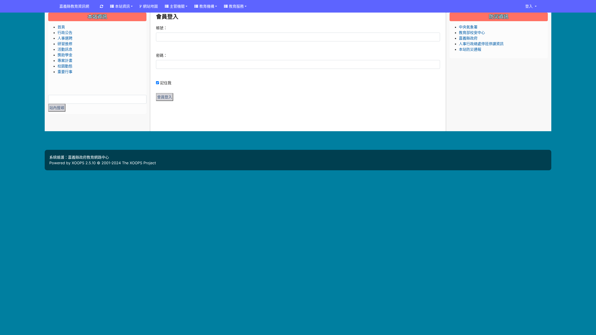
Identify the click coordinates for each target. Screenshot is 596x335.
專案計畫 (65, 60)
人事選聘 (65, 38)
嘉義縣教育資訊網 (74, 6)
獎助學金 (65, 55)
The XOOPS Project (139, 163)
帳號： (161, 28)
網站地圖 (150, 6)
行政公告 (65, 32)
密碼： (161, 55)
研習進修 (65, 43)
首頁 (61, 27)
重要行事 (65, 71)
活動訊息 (65, 49)
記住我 (165, 82)
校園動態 (65, 66)
